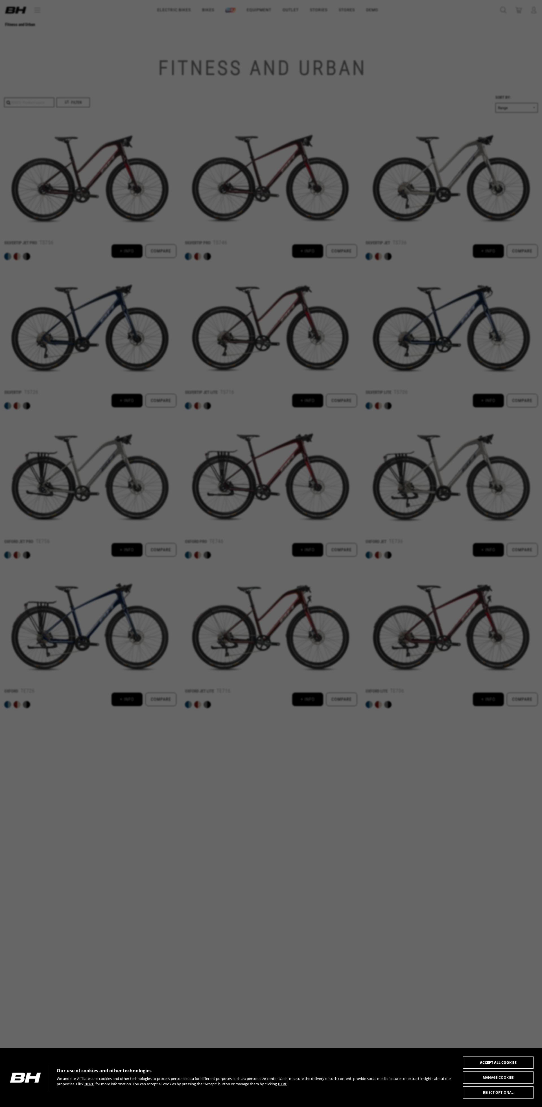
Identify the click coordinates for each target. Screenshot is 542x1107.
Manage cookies (498, 1077)
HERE (89, 1083)
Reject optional (498, 1092)
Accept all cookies (498, 1062)
